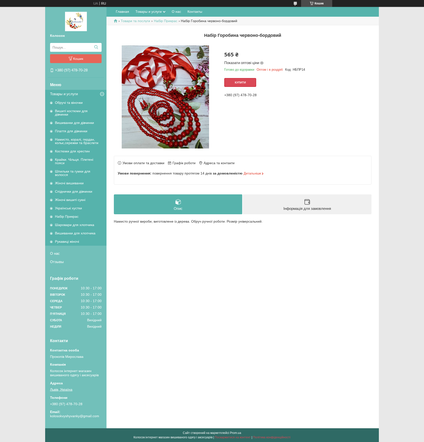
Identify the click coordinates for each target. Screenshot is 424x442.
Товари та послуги (135, 21)
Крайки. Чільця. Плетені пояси (74, 161)
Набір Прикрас (67, 216)
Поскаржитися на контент (233, 437)
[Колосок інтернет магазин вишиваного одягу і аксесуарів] (76, 21)
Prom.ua (235, 433)
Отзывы (57, 262)
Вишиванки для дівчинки (74, 123)
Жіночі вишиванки (69, 183)
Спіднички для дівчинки (73, 191)
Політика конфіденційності (272, 437)
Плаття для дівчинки (71, 131)
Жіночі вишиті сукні (70, 200)
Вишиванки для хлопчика (75, 233)
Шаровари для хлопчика (74, 225)
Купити (240, 82)
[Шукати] (96, 47)
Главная (122, 11)
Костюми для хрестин (72, 151)
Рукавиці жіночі (67, 241)
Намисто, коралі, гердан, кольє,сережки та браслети (76, 141)
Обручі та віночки (69, 103)
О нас (55, 253)
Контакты (194, 11)
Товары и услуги (64, 94)
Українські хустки (68, 208)
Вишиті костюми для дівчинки (71, 112)
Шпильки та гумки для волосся (72, 173)
